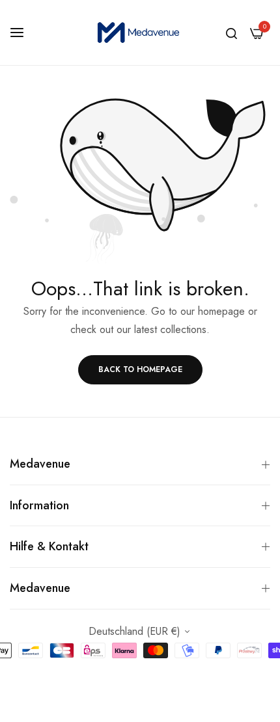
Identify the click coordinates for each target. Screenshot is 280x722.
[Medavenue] (140, 32)
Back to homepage (140, 369)
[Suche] (231, 32)
